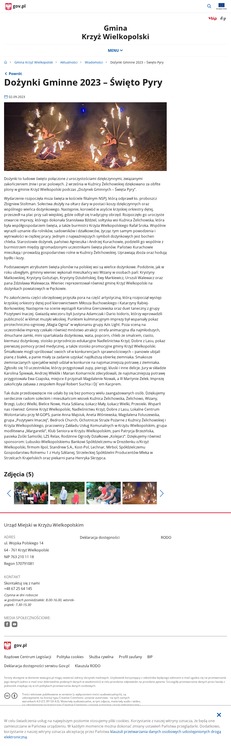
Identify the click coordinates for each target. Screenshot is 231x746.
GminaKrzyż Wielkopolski (115, 32)
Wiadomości (94, 62)
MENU (113, 50)
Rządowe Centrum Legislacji (27, 656)
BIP (150, 656)
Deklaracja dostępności (100, 537)
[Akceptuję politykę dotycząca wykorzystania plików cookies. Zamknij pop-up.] (219, 715)
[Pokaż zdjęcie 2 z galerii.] (67, 493)
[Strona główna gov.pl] (5, 62)
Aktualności (69, 62)
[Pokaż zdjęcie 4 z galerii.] (139, 493)
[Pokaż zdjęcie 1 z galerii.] (31, 493)
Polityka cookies (70, 656)
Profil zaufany (130, 656)
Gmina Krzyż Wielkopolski (33, 62)
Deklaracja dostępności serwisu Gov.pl (36, 665)
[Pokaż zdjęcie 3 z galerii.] (103, 493)
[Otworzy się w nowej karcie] (7, 624)
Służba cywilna (101, 656)
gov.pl (20, 646)
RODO (166, 537)
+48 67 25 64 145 (18, 588)
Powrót (15, 73)
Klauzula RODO (87, 665)
